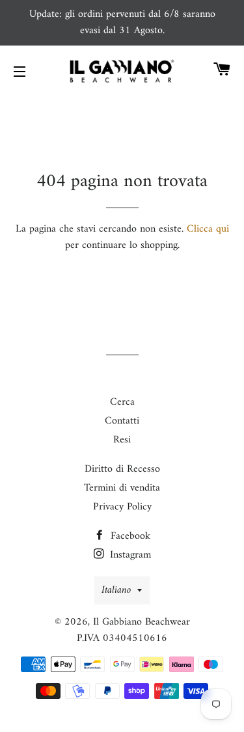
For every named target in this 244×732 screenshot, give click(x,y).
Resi (122, 440)
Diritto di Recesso (122, 469)
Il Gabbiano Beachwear (141, 622)
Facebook (128, 536)
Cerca (122, 402)
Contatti (122, 421)
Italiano (116, 590)
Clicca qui (208, 229)
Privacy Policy (122, 507)
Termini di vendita (122, 488)
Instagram (129, 555)
